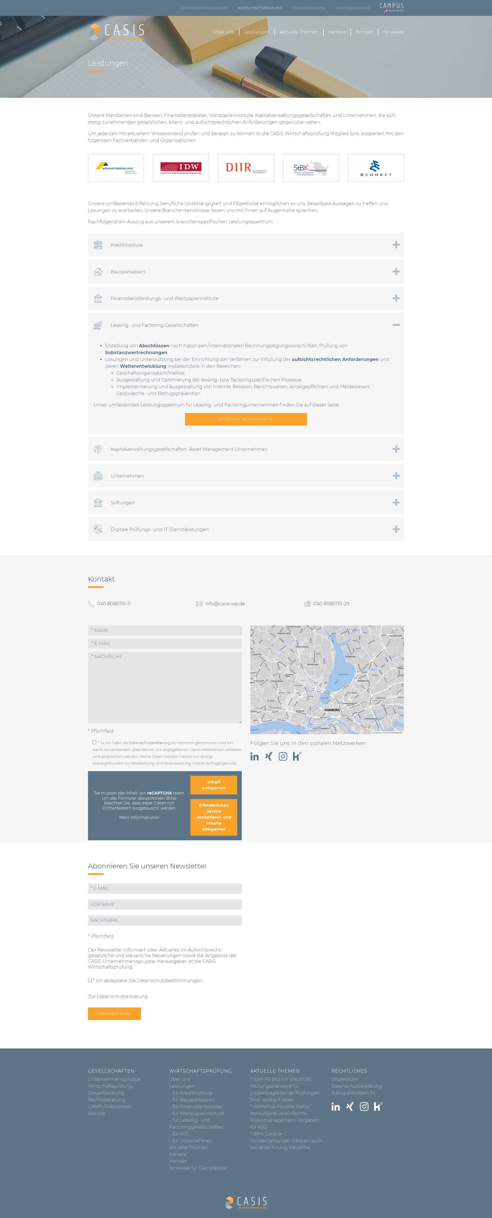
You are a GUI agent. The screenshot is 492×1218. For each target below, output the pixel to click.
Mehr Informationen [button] (139, 817)
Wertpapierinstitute (231, 115)
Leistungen (257, 32)
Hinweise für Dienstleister (198, 1168)
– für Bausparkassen (191, 1100)
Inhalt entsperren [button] (214, 784)
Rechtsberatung (352, 8)
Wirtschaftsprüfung (259, 8)
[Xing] (269, 756)
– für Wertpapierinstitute (196, 1113)
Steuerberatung (309, 8)
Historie (96, 1113)
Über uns (223, 32)
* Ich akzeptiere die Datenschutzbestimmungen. (147, 980)
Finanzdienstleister (185, 115)
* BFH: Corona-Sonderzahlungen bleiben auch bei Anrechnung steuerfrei (286, 1140)
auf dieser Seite (321, 405)
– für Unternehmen (191, 1140)
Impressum (344, 1079)
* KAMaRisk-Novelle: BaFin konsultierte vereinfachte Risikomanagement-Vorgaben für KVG (284, 1117)
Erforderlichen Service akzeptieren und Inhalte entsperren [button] (213, 817)
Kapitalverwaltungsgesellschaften (293, 115)
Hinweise (393, 32)
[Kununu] (297, 756)
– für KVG (179, 1134)
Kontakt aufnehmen (246, 419)
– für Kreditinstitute (190, 1093)
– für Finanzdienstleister (196, 1106)
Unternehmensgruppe (204, 8)
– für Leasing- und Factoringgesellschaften (196, 1124)
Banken (153, 115)
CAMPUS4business (109, 1106)
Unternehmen (359, 115)
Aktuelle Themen (299, 32)
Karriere (337, 32)
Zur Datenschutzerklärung (118, 996)
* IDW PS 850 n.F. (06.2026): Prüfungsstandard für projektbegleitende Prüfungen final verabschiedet (285, 1090)
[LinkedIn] (254, 756)
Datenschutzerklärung (149, 743)
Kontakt (364, 32)
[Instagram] (283, 756)
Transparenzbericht (353, 1093)
